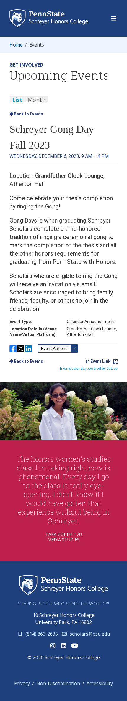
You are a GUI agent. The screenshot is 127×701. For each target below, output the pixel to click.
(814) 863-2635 (41, 634)
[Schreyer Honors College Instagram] (52, 645)
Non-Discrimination (58, 683)
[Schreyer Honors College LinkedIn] (63, 645)
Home (16, 45)
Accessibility (100, 683)
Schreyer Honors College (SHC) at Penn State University (50, 18)
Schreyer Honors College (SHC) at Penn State (63, 585)
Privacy (22, 683)
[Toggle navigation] (114, 18)
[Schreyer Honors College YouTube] (74, 645)
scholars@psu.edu (89, 634)
